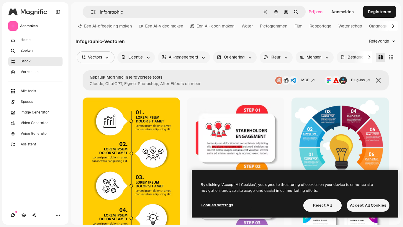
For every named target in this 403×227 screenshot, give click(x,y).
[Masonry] (380, 57)
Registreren (379, 11)
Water (247, 26)
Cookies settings (217, 204)
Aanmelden (342, 11)
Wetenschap (350, 26)
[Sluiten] (378, 80)
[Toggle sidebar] (58, 12)
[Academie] (23, 215)
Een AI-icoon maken (215, 26)
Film (298, 26)
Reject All (322, 205)
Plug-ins (358, 80)
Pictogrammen (273, 26)
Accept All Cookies (368, 205)
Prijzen (315, 11)
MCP (305, 80)
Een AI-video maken (164, 26)
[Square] (391, 57)
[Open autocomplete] (91, 12)
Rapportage (320, 26)
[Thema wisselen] (34, 215)
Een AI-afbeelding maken (108, 26)
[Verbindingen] (13, 215)
